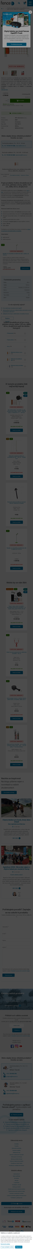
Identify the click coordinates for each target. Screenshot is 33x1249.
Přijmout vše (19, 1247)
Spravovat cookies (5, 1244)
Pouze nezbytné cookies (7, 1247)
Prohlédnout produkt (16, 44)
